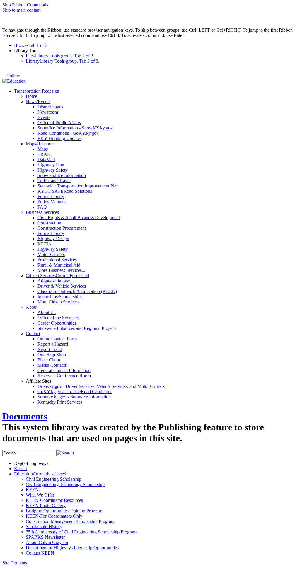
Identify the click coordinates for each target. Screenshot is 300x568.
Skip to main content (21, 10)
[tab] (156, 45)
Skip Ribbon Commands (25, 4)
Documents (24, 416)
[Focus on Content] (25, 73)
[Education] (14, 81)
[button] (65, 452)
